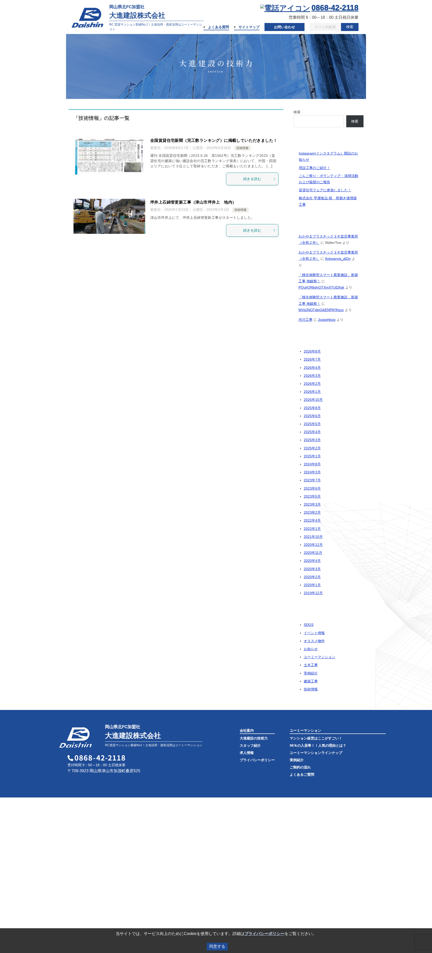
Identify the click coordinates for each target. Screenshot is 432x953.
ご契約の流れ (300, 767)
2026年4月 (312, 368)
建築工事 (311, 681)
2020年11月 (313, 553)
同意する (217, 946)
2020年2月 (312, 577)
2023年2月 (312, 512)
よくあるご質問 (302, 774)
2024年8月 (312, 464)
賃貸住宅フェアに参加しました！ (325, 190)
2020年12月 (313, 545)
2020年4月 (312, 561)
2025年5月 (312, 424)
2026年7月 (312, 359)
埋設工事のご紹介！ (314, 168)
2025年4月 (312, 432)
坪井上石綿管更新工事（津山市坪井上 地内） (193, 202)
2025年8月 (312, 408)
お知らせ (311, 649)
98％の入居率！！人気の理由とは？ (318, 745)
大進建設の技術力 (254, 738)
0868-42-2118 (335, 8)
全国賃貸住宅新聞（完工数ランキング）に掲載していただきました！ (213, 140)
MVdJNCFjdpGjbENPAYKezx (321, 310)
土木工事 (311, 665)
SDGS (309, 625)
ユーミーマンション (319, 657)
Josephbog (327, 320)
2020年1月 (312, 585)
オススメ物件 (314, 641)
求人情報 (247, 753)
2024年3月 (312, 472)
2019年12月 (313, 593)
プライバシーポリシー (257, 760)
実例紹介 (311, 673)
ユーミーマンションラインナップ (316, 753)
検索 (349, 27)
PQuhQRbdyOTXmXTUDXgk (321, 287)
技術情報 (242, 148)
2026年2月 (312, 384)
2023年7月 (312, 480)
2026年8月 (312, 351)
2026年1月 (312, 392)
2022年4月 (312, 520)
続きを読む (252, 179)
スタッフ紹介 (250, 745)
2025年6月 (312, 416)
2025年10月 (313, 400)
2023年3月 (312, 504)
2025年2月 (312, 448)
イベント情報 (314, 633)
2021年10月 (313, 537)
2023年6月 (312, 488)
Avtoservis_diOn (338, 259)
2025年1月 (312, 456)
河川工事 (305, 320)
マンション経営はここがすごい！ (316, 738)
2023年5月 (312, 496)
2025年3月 (312, 440)
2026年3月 (312, 376)
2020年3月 (312, 569)
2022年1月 (312, 529)
